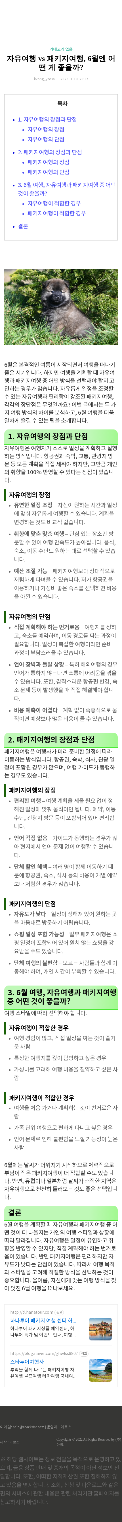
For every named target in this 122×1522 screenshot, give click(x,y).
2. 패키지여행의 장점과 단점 (50, 152)
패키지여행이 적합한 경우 (57, 214)
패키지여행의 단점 (49, 172)
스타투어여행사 (27, 1362)
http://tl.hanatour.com (31, 1312)
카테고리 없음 (61, 49)
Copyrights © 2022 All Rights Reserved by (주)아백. (88, 1442)
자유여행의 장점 (46, 130)
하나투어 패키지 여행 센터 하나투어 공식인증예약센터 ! (43, 1321)
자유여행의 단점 (46, 140)
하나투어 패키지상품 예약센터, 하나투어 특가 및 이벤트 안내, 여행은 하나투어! (43, 1332)
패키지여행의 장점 (49, 162)
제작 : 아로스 (10, 1442)
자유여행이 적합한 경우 (54, 204)
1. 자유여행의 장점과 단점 (47, 120)
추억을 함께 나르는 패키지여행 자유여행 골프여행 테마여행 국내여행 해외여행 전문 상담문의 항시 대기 (43, 1373)
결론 (23, 226)
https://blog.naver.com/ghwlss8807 (44, 1354)
